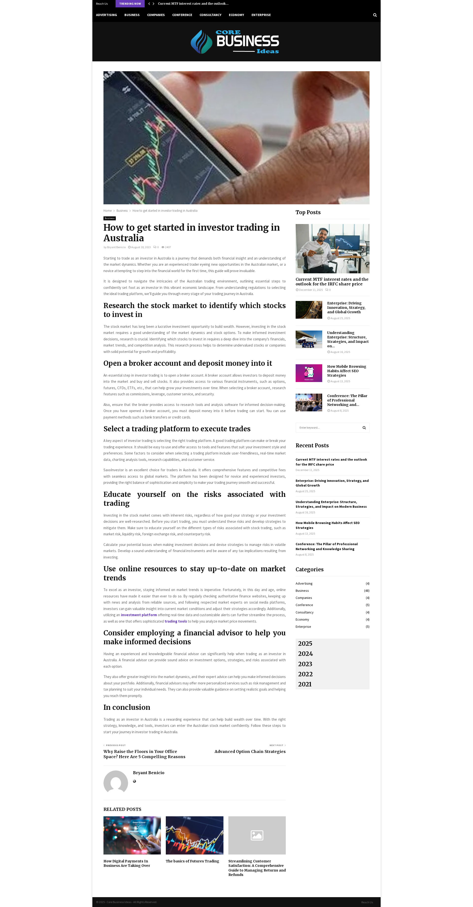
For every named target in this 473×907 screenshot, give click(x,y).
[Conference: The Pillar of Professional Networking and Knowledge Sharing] (309, 402)
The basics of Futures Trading (192, 861)
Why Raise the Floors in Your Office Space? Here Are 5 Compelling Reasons (144, 754)
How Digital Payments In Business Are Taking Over (126, 863)
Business (132, 15)
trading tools (176, 621)
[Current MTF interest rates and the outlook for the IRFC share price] (333, 248)
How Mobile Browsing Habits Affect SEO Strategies (346, 371)
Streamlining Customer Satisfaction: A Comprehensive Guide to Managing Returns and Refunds (257, 868)
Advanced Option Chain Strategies (250, 751)
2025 (305, 643)
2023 (305, 664)
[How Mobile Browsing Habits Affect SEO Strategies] (309, 373)
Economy (236, 15)
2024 (305, 654)
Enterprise (261, 15)
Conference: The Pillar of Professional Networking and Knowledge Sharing (327, 546)
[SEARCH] (364, 428)
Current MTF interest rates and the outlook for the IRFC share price (332, 281)
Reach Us (102, 3)
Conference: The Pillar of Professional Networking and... (347, 400)
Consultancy (210, 15)
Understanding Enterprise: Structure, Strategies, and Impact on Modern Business (331, 504)
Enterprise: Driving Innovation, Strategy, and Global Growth (346, 307)
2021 (305, 684)
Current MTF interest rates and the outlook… (193, 3)
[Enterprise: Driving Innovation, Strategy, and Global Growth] (309, 310)
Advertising (106, 15)
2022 (305, 674)
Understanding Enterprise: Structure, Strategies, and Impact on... (348, 339)
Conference (182, 15)
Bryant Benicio (116, 247)
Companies (156, 15)
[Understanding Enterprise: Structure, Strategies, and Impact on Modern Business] (309, 339)
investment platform (139, 614)
